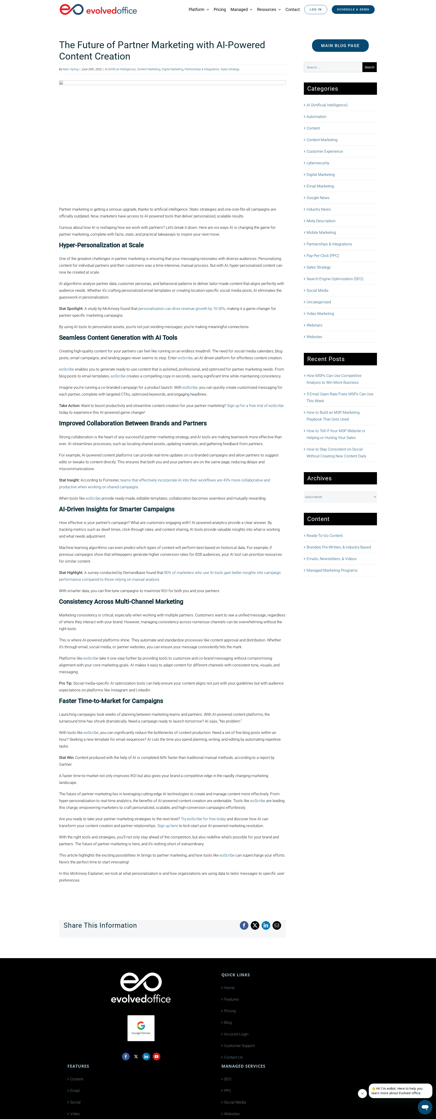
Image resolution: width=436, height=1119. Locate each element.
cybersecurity (318, 163)
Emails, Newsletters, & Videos (332, 558)
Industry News (319, 209)
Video (75, 1114)
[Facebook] (126, 1056)
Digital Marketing (172, 69)
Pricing (230, 1011)
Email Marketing (320, 186)
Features (231, 999)
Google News (318, 197)
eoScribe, (185, 358)
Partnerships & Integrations (202, 69)
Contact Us (233, 1057)
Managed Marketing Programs (332, 570)
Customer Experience (325, 151)
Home (229, 987)
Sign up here (167, 825)
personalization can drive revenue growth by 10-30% (181, 308)
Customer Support (239, 1045)
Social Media (317, 290)
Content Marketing (148, 69)
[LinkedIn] (146, 1056)
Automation (316, 116)
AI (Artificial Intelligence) (120, 69)
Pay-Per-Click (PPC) (323, 255)
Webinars (314, 325)
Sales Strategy (230, 69)
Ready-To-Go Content (325, 535)
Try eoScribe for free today (203, 819)
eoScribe (66, 369)
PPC (227, 1090)
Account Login (236, 1034)
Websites (314, 336)
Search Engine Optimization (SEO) (335, 279)
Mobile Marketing (321, 232)
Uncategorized (319, 302)
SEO (227, 1079)
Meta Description (321, 221)
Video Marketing (320, 313)
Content (313, 128)
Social (75, 1102)
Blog (228, 1022)
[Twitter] (136, 1056)
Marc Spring (70, 69)
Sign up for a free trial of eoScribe (255, 405)
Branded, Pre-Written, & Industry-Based (339, 547)
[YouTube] (156, 1056)
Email (75, 1090)
